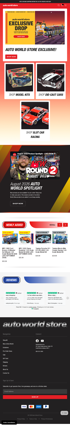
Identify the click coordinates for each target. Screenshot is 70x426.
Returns (5, 366)
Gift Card (5, 358)
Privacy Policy (21, 419)
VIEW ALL (52, 225)
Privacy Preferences (47, 419)
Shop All (5, 340)
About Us (5, 369)
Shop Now (11, 57)
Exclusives (6, 347)
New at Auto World (8, 344)
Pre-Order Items (7, 351)
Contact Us (6, 373)
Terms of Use (33, 419)
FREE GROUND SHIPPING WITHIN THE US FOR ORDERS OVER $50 (35, 1)
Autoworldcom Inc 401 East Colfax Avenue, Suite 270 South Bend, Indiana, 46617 (44, 346)
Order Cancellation (9, 422)
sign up (35, 397)
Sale (4, 355)
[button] (59, 225)
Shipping (5, 362)
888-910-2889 (39, 351)
